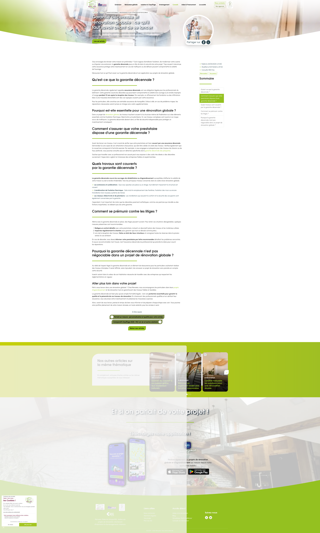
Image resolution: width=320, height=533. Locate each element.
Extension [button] (118, 5)
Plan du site (148, 521)
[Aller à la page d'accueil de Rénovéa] (92, 4)
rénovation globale (112, 115)
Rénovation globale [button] (131, 5)
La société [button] (203, 4)
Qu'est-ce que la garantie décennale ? (210, 90)
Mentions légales (150, 516)
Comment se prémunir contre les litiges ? (211, 112)
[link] (204, 42)
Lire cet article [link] (99, 41)
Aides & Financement (189, 5)
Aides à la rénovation (180, 513)
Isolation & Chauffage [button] (148, 5)
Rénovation (204, 73)
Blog (101, 12)
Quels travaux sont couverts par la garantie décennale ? (211, 106)
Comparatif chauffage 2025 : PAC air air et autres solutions (135, 322)
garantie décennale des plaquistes (157, 151)
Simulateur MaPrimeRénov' (182, 518)
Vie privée (147, 518)
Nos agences (220, 6)
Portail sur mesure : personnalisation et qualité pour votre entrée (138, 317)
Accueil (95, 12)
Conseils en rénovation (180, 521)
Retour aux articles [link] (137, 328)
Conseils (176, 4)
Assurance (213, 73)
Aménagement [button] (164, 5)
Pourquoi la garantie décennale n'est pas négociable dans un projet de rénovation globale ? (211, 121)
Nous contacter (220, 3)
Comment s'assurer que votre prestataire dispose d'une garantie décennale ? (211, 98)
